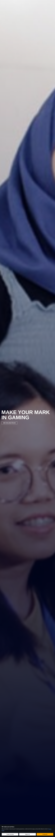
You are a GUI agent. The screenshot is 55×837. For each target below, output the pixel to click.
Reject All (27, 834)
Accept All (45, 834)
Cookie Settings (10, 834)
